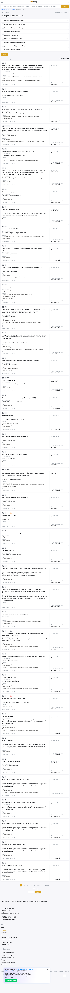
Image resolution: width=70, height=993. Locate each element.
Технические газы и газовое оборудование (14, 91)
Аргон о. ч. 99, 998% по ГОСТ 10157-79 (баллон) (16, 779)
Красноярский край (7, 600)
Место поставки (6, 71)
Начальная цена (55, 65)
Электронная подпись (7, 940)
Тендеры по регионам (7, 952)
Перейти (38, 892)
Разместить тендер (6, 942)
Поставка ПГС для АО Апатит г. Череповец (14, 287)
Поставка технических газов (10, 209)
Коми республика (12, 254)
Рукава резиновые (7, 415)
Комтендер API (5, 944)
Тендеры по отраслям (7, 957)
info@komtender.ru (8, 919)
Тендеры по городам (7, 955)
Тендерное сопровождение (9, 937)
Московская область (12, 765)
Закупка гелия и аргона (9, 515)
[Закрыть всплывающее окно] (48, 970)
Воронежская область (15, 537)
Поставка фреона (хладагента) (11, 761)
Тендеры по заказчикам (8, 962)
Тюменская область (22, 639)
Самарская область (13, 364)
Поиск (2, 927)
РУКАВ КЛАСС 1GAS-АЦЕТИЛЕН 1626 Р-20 (13, 698)
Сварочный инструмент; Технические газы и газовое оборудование (22, 109)
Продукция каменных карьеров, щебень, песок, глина (17, 294)
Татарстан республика (21, 384)
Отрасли (4, 75)
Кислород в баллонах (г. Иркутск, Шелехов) (15, 844)
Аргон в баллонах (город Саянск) (12, 865)
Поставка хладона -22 (8, 380)
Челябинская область (15, 479)
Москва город (11, 73)
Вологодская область (16, 291)
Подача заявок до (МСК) (57, 82)
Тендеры (3, 930)
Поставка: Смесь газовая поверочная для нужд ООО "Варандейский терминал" (22, 249)
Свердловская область (17, 419)
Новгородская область (20, 232)
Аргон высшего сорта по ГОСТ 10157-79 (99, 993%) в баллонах (20, 823)
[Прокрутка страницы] (64, 976)
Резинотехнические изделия (10, 368)
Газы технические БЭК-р (9, 677)
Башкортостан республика (38, 213)
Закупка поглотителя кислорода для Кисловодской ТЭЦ (19, 398)
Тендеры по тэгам (6, 960)
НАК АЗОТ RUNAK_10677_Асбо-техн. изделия (15, 614)
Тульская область (16, 618)
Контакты (3, 935)
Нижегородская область (24, 598)
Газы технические (7, 716)
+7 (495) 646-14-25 (8, 917)
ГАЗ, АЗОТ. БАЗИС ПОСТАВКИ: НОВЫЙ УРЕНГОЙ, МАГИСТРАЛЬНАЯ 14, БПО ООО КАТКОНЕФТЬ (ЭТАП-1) (23, 634)
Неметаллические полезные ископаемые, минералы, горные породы (21, 322)
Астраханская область (16, 195)
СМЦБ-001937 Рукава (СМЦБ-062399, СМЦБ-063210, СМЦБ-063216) (20, 361)
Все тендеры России (7, 965)
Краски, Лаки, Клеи (7, 348)
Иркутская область (12, 598)
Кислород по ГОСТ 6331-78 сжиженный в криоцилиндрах (19, 802)
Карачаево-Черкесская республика (35, 178)
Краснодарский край (19, 155)
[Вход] (68, 2)
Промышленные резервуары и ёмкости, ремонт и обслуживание (20, 160)
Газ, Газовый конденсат (8, 296)
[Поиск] (2, 6)
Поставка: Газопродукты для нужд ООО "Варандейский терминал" (22, 267)
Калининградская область (22, 95)
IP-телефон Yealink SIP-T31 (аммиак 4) (13, 229)
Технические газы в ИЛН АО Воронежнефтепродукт (17, 533)
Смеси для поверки (8, 550)
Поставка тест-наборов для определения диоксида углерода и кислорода (24, 568)
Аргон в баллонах (7, 740)
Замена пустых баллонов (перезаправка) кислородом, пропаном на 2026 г (24, 656)
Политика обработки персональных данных (56, 971)
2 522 (38, 885)
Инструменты (6, 346)
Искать (65, 6)
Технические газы (7, 99)
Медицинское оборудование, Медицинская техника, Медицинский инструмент (24, 141)
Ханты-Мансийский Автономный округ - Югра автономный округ (20, 215)
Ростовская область (12, 135)
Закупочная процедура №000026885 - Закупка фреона (18, 151)
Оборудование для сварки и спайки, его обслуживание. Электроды (20, 80)
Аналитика (4, 932)
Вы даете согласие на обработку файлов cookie (19, 970)
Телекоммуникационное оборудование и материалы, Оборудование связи (23, 236)
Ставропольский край (21, 342)
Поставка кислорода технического (12, 192)
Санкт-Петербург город (19, 113)
